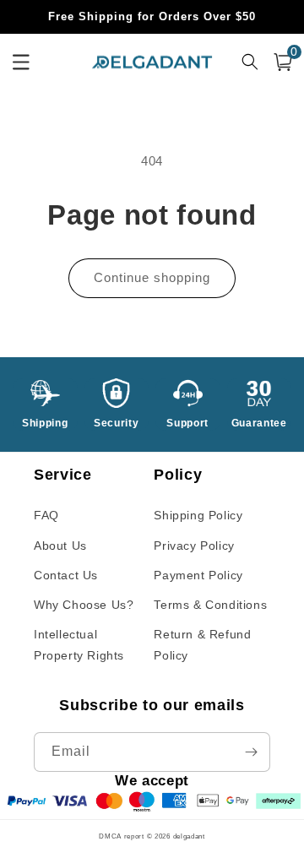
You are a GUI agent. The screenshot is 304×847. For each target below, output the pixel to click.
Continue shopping (152, 277)
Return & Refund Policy (202, 644)
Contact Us (66, 575)
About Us (60, 545)
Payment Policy (198, 575)
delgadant (189, 836)
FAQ (46, 515)
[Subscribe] (250, 752)
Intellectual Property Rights (79, 644)
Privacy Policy (194, 545)
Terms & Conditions (210, 604)
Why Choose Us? (83, 604)
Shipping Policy (198, 515)
